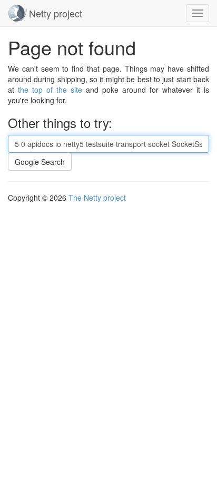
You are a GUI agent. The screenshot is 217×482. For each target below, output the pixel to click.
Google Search (40, 161)
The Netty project (97, 197)
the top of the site (50, 89)
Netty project (55, 13)
